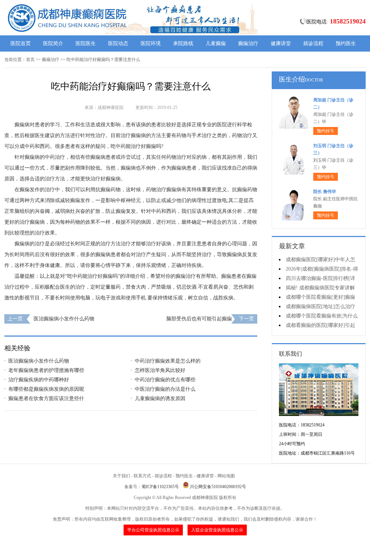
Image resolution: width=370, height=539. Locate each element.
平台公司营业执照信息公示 (153, 530)
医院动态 (118, 43)
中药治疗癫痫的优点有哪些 (165, 379)
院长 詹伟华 (324, 191)
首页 (30, 59)
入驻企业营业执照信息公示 (217, 530)
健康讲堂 (281, 43)
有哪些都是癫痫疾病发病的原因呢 (46, 389)
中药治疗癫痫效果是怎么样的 (168, 361)
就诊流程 (313, 43)
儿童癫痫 (216, 43)
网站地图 (226, 475)
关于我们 (121, 475)
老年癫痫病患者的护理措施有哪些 (46, 370)
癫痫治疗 (248, 43)
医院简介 (53, 43)
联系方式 (142, 475)
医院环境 (151, 43)
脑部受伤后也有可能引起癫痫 (199, 318)
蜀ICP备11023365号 (160, 486)
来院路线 (183, 43)
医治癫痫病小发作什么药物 (64, 318)
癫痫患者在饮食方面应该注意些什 (46, 398)
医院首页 (20, 43)
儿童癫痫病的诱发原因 (160, 398)
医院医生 (86, 43)
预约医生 (346, 43)
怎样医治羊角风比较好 (160, 370)
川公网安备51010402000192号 (218, 486)
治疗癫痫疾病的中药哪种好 (38, 379)
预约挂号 (325, 130)
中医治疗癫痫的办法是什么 (165, 389)
